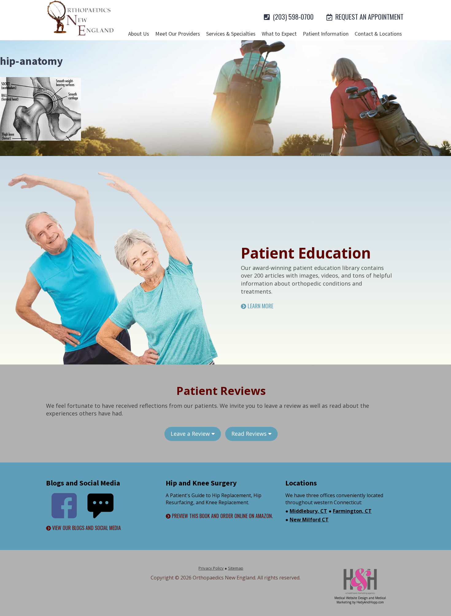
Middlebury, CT (308, 511)
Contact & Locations (378, 33)
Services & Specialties (231, 33)
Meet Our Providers (177, 33)
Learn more (259, 306)
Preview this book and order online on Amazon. (222, 516)
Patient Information (326, 33)
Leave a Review (191, 433)
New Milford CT (309, 519)
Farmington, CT (352, 511)
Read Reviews (249, 433)
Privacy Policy (211, 568)
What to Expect (279, 33)
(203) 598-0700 (292, 16)
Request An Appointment (368, 16)
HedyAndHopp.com (370, 602)
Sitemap (235, 568)
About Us (138, 33)
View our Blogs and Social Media (86, 528)
